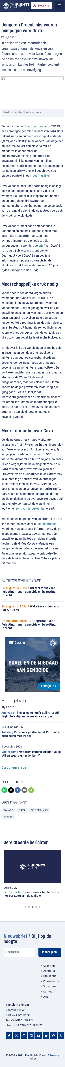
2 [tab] (29, 907)
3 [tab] (32, 907)
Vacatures (50, 986)
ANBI (46, 996)
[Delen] (31, 790)
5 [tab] (40, 907)
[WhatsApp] (4, 790)
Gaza (22, 810)
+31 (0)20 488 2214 (22, 1020)
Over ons (49, 966)
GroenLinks (39, 810)
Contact (48, 991)
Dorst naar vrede (36, 126)
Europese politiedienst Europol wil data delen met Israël (31, 734)
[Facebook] (18, 790)
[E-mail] (24, 790)
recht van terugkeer (28, 508)
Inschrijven (49, 952)
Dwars (8, 810)
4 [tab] (36, 907)
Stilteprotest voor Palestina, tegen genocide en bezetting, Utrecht (28, 592)
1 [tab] (25, 907)
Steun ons (43, 6)
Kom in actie (51, 981)
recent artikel (41, 175)
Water (8, 816)
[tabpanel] (32, 874)
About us (49, 971)
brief (41, 245)
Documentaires (46, 524)
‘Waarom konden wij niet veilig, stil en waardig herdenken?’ (31, 754)
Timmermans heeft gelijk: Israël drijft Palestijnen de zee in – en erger (30, 714)
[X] (11, 790)
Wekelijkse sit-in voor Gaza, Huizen (30, 608)
